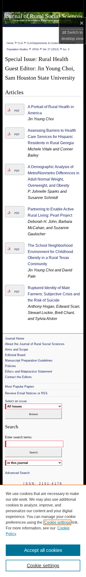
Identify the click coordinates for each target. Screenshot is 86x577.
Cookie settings (57, 522)
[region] (43, 531)
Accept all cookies (43, 550)
